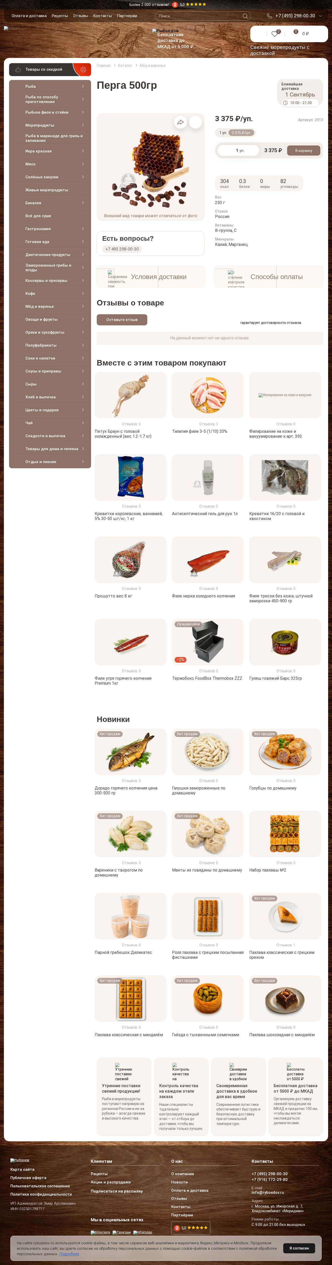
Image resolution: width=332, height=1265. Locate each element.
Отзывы (80, 15)
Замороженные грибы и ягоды (48, 267)
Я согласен (299, 1248)
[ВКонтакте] (100, 1233)
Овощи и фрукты (41, 319)
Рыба (30, 86)
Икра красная (38, 151)
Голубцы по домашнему (272, 787)
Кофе (30, 293)
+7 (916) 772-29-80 (270, 1180)
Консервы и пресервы (46, 280)
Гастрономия (38, 228)
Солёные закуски (41, 177)
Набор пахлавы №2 (267, 870)
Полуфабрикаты (41, 345)
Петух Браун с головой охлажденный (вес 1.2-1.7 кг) (123, 434)
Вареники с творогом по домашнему (119, 873)
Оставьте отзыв (122, 319)
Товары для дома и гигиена (51, 449)
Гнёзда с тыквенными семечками (205, 1034)
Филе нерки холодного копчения (203, 596)
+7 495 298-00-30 (122, 249)
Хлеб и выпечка (40, 397)
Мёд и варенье (39, 306)
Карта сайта (22, 1170)
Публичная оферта (28, 1178)
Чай (29, 423)
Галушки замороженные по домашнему (198, 790)
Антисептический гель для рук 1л (205, 513)
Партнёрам (127, 15)
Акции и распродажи (111, 1182)
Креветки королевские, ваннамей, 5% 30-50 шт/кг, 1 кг (129, 516)
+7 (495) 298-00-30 (295, 15)
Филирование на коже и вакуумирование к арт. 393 (275, 434)
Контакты (102, 15)
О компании (182, 1174)
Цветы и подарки (42, 410)
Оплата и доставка (29, 15)
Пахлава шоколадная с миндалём (282, 1034)
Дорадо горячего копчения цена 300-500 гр (126, 790)
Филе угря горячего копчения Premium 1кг (123, 681)
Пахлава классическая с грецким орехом (281, 955)
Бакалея (33, 203)
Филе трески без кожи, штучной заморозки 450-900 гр (281, 598)
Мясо (30, 164)
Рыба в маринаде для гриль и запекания (54, 138)
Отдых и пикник (40, 461)
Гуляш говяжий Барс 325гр (275, 678)
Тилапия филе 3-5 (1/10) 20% (199, 431)
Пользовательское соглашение (40, 1186)
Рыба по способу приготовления (41, 99)
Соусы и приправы (43, 371)
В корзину (303, 151)
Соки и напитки (40, 358)
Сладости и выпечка (45, 436)
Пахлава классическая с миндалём (129, 1034)
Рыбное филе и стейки (46, 112)
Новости (179, 1182)
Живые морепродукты (46, 190)
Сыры (31, 384)
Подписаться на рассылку (117, 1191)
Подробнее (69, 1254)
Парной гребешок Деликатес (123, 952)
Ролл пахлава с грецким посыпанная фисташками (208, 955)
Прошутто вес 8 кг (113, 596)
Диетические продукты (47, 254)
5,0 (183, 1228)
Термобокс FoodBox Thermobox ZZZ (207, 678)
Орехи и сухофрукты (44, 332)
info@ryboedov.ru (268, 1193)
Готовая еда (37, 241)
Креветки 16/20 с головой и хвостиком (277, 516)
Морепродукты (39, 125)
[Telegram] (122, 1233)
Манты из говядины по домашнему (207, 870)
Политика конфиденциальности (41, 1195)
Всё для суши (38, 216)
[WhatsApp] (142, 1233)
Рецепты (60, 15)
